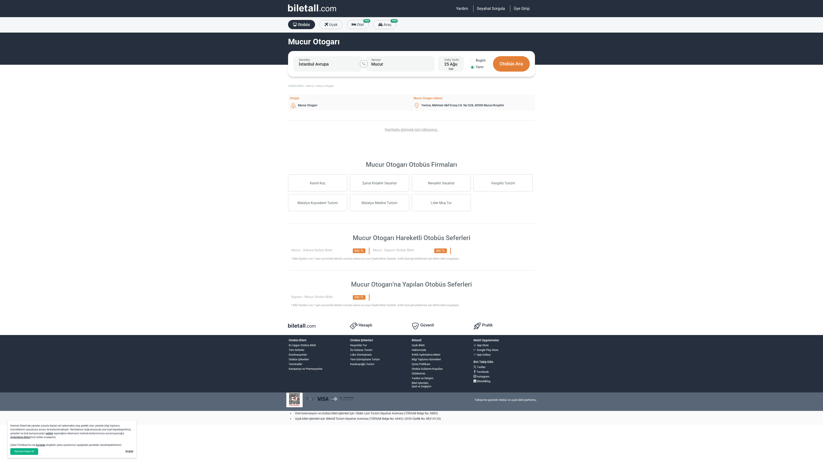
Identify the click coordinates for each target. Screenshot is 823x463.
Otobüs (303, 24)
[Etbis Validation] (294, 400)
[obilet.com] (312, 12)
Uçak (333, 24)
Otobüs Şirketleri (299, 359)
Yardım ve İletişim (422, 378)
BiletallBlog (483, 381)
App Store (482, 345)
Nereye (376, 60)
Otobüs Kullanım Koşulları (427, 368)
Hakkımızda (419, 350)
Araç (389, 23)
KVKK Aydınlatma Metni (426, 354)
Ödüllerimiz (418, 373)
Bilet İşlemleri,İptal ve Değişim (421, 384)
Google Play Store (487, 350)
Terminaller (295, 364)
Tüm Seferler (296, 350)
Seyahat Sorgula (491, 8)
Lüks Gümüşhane (361, 354)
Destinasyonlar (298, 354)
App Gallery (483, 354)
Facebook (482, 371)
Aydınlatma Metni (20, 437)
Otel (362, 23)
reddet (49, 433)
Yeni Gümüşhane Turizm (365, 359)
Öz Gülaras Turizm (361, 350)
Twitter (480, 367)
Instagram (482, 376)
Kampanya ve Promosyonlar (305, 368)
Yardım (462, 8)
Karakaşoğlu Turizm (362, 364)
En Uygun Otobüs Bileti (302, 345)
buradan (40, 444)
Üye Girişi (522, 8)
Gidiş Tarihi (451, 60)
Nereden (304, 60)
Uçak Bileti (418, 345)
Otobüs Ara (511, 63)
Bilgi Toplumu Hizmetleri (426, 359)
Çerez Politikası (421, 364)
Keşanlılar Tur (358, 345)
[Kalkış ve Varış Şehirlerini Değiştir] (364, 64)
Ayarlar (129, 451)
